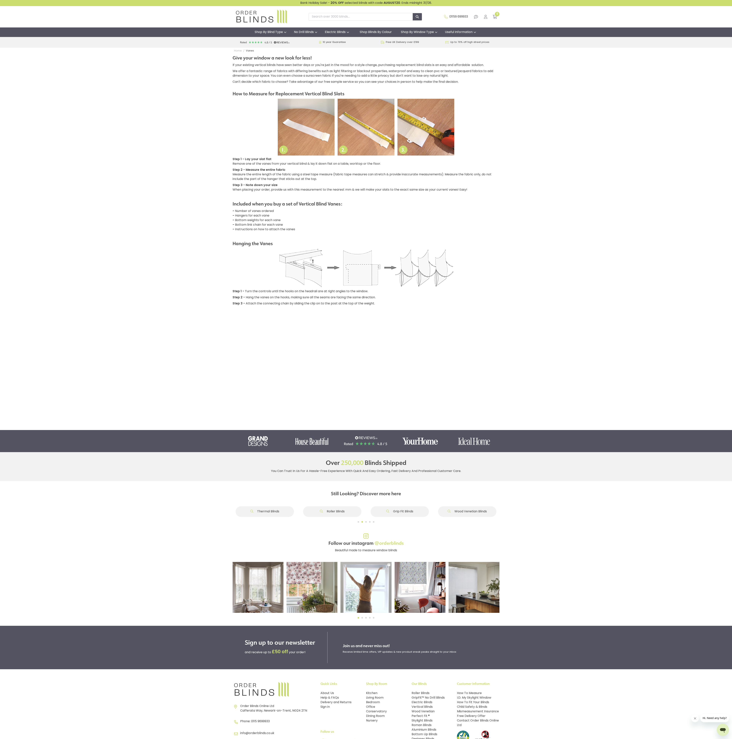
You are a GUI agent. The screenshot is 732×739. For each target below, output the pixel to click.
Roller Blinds (335, 511)
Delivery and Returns (336, 702)
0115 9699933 (260, 721)
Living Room (375, 697)
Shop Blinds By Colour (376, 32)
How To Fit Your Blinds (473, 702)
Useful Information (459, 32)
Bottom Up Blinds (424, 734)
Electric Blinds (335, 32)
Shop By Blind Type (269, 32)
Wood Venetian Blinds (470, 511)
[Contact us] (476, 17)
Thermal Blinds (267, 511)
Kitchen (371, 693)
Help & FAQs (329, 697)
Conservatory (376, 711)
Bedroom (373, 702)
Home (238, 51)
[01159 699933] (446, 17)
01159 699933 (458, 16)
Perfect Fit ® (421, 716)
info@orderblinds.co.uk (257, 733)
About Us (327, 693)
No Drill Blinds (304, 32)
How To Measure (469, 693)
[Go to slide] (358, 522)
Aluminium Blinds (424, 729)
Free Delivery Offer (471, 716)
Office (370, 707)
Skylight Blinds (422, 720)
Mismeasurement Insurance (478, 711)
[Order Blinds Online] (275, 689)
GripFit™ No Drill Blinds (428, 697)
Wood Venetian (423, 711)
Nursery (372, 720)
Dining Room (375, 716)
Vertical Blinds (422, 707)
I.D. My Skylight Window (474, 697)
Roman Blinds (422, 725)
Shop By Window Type (417, 32)
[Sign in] (485, 17)
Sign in (325, 707)
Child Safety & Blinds (472, 707)
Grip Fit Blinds (402, 511)
